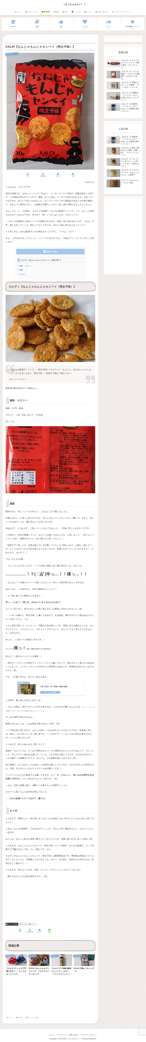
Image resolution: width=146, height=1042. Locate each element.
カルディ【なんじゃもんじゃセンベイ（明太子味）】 (41, 260)
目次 (49, 252)
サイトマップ (61, 1035)
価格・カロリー (26, 266)
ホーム (52, 1035)
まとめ (22, 274)
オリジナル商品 (13, 924)
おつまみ (24, 924)
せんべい (33, 924)
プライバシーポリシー (89, 1035)
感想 (21, 270)
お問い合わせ (73, 1035)
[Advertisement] (50, 903)
